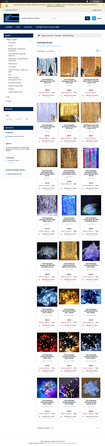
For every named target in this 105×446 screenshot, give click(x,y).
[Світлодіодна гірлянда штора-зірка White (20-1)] (47, 205)
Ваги (9, 74)
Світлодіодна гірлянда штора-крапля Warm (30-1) (69, 172)
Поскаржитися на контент (52, 443)
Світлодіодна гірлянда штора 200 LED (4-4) (47, 81)
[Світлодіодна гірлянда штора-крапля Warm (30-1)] (69, 158)
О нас (18, 27)
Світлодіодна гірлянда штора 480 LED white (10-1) (47, 265)
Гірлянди (58, 35)
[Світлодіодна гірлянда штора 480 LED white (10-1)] (47, 251)
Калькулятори (12, 63)
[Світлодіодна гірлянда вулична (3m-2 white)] (91, 342)
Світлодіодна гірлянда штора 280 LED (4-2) (47, 126)
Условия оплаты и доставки (47, 27)
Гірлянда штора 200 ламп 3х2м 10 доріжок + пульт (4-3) (91, 81)
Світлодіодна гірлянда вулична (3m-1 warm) (69, 310)
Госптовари (12, 66)
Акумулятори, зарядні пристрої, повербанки (18, 59)
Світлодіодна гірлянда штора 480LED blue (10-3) (69, 219)
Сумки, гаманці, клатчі (15, 92)
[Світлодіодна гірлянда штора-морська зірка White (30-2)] (47, 158)
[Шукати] (87, 18)
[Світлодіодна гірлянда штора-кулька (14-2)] (91, 387)
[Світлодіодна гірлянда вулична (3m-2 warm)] (69, 342)
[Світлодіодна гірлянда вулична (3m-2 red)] (47, 342)
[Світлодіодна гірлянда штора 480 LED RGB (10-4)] (91, 205)
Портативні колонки (14, 83)
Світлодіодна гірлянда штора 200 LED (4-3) (69, 81)
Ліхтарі (10, 45)
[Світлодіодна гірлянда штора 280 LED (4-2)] (47, 112)
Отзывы (8, 101)
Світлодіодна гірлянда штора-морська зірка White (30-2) (47, 173)
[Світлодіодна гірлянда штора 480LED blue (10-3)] (69, 205)
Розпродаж (12, 42)
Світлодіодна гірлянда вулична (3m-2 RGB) (69, 402)
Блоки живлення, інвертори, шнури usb (17, 54)
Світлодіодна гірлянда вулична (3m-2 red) (47, 356)
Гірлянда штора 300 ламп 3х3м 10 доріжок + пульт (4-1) (91, 126)
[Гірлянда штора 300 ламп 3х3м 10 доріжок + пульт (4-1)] (91, 112)
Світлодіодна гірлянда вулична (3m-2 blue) (91, 310)
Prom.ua (62, 441)
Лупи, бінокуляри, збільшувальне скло (14, 78)
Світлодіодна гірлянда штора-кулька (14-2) (91, 402)
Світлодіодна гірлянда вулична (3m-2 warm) (69, 356)
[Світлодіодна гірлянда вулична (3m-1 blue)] (91, 251)
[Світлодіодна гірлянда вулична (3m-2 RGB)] (69, 387)
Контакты (28, 27)
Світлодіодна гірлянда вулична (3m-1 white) (47, 310)
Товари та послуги (47, 35)
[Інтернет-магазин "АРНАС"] (11, 22)
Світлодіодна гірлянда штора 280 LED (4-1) (69, 126)
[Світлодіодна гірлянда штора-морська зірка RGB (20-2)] (91, 158)
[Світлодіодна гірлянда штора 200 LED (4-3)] (69, 66)
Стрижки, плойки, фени (15, 86)
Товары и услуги (11, 39)
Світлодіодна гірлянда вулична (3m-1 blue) (91, 265)
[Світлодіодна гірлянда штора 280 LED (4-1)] (69, 112)
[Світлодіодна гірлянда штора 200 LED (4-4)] (47, 66)
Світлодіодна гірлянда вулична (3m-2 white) (91, 356)
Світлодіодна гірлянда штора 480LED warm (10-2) (69, 265)
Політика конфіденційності (68, 443)
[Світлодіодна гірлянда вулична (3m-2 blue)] (91, 296)
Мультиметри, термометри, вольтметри (16, 49)
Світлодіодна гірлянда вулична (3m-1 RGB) (47, 402)
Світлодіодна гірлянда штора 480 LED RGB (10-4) (91, 219)
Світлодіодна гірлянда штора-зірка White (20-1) (47, 219)
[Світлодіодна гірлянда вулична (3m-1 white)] (47, 296)
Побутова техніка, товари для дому (18, 70)
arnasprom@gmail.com (15, 174)
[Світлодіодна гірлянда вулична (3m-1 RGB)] (47, 387)
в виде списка (100, 51)
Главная (9, 27)
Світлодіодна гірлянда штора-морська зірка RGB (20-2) (91, 173)
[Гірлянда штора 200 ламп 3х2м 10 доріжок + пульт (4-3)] (91, 66)
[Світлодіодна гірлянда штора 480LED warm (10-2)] (69, 251)
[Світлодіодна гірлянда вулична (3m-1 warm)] (69, 296)
